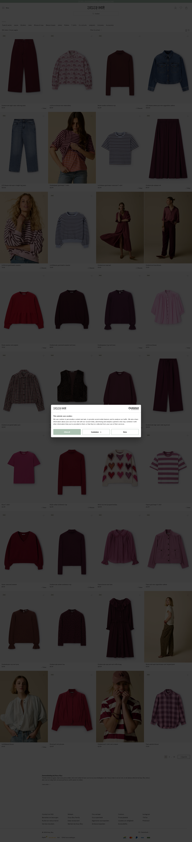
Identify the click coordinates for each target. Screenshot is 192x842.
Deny (125, 432)
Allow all (67, 432)
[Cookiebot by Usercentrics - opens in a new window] (130, 408)
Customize (95, 432)
